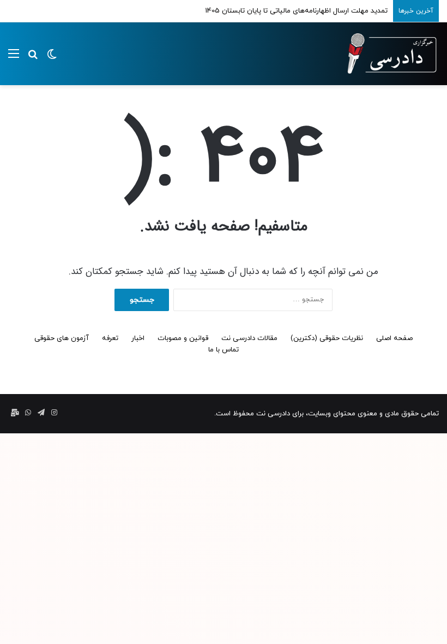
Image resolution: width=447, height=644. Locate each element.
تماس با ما (223, 350)
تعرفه (110, 338)
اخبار (137, 338)
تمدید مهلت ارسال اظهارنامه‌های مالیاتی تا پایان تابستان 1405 (296, 11)
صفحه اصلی (394, 338)
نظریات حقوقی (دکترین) (327, 338)
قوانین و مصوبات (183, 338)
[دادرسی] (387, 53)
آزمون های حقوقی (61, 338)
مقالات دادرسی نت (249, 338)
